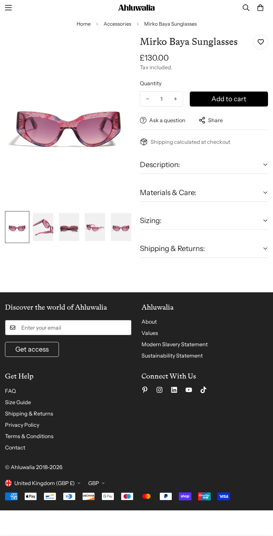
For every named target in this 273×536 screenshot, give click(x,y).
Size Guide (18, 402)
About (149, 321)
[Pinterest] (144, 390)
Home (84, 24)
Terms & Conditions (29, 436)
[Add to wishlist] (260, 42)
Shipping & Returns (29, 413)
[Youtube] (188, 390)
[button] (260, 7)
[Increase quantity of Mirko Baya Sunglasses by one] (175, 99)
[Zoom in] (119, 47)
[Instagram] (159, 390)
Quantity (150, 83)
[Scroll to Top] (260, 499)
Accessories (117, 24)
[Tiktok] (203, 390)
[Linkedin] (174, 390)
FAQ (10, 391)
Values (149, 333)
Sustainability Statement (172, 355)
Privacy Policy (22, 424)
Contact (15, 447)
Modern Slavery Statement (174, 344)
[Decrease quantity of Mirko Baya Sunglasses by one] (147, 99)
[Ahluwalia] (136, 7)
